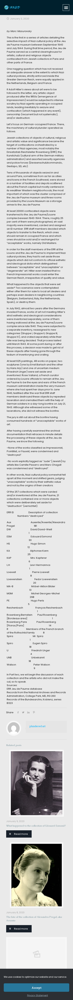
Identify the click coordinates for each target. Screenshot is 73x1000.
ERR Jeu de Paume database (24, 689)
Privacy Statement (37, 995)
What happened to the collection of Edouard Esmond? (36, 825)
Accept (37, 988)
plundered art (37, 726)
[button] (66, 7)
